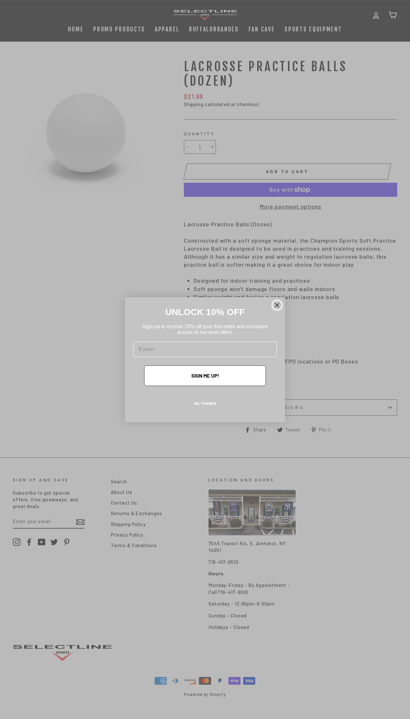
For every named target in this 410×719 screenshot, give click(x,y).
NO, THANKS (205, 403)
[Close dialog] (277, 305)
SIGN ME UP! (205, 375)
